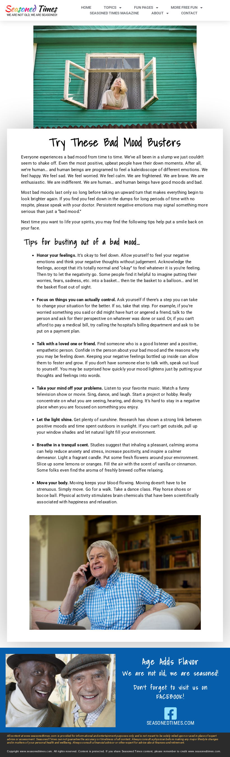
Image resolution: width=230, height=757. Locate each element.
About (157, 13)
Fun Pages (143, 7)
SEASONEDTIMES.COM (171, 723)
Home (86, 7)
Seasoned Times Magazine (114, 13)
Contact (189, 13)
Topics (110, 7)
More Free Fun (184, 7)
